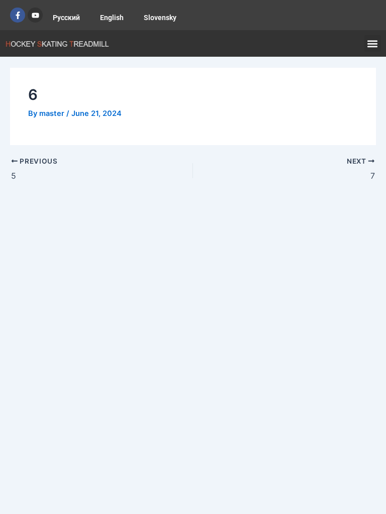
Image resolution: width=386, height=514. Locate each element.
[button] (372, 43)
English (112, 18)
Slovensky (160, 18)
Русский (66, 18)
